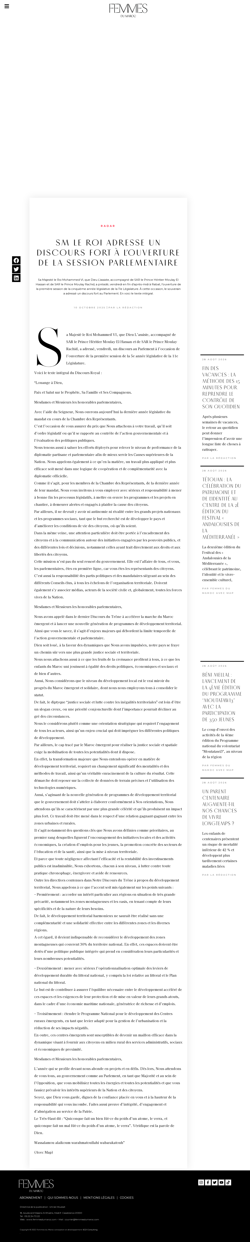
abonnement (31, 1197)
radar (108, 226)
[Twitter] (215, 1182)
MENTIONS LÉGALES (99, 1197)
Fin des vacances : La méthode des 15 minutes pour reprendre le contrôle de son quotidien (221, 387)
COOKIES (127, 1197)
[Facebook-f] (208, 1182)
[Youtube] (221, 1182)
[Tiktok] (228, 1182)
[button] (16, 260)
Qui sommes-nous (63, 1197)
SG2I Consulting (90, 1229)
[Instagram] (201, 1182)
